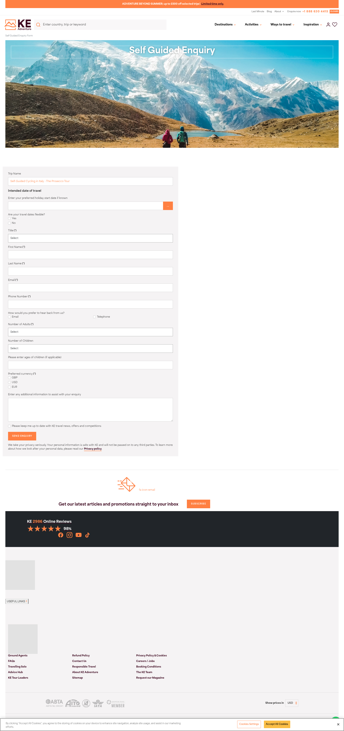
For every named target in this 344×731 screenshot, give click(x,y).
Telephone (103, 317)
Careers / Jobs (145, 661)
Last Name (16, 263)
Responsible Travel (84, 667)
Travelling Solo (17, 667)
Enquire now (294, 12)
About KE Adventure (85, 672)
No (14, 223)
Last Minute (258, 12)
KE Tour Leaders (18, 678)
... (168, 206)
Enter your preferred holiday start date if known (38, 198)
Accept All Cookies (277, 724)
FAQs (11, 661)
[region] (172, 724)
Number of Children (20, 341)
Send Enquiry (22, 436)
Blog (269, 12)
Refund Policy (81, 655)
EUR (14, 387)
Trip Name (14, 174)
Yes (14, 218)
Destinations (224, 24)
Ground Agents (17, 655)
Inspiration (311, 24)
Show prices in (274, 703)
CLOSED (334, 12)
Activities (251, 24)
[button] (334, 25)
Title (12, 230)
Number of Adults (21, 324)
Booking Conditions (148, 667)
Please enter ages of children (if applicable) (34, 357)
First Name (16, 247)
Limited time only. (212, 4)
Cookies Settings (249, 724)
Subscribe (198, 504)
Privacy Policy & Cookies (151, 655)
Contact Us (79, 661)
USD (14, 382)
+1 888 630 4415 (315, 11)
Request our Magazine (150, 678)
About (277, 12)
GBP (14, 377)
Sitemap (77, 678)
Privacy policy (93, 449)
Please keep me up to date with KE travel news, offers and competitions (56, 426)
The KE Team (144, 672)
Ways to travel (281, 24)
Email (13, 280)
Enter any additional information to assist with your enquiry (44, 394)
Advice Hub (15, 672)
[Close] (338, 724)
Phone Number (19, 296)
